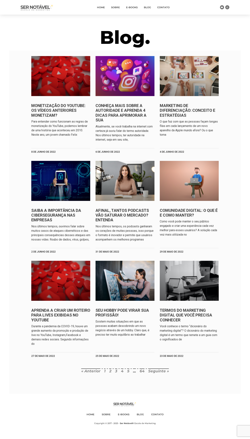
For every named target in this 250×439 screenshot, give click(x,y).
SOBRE (115, 7)
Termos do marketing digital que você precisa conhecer (186, 315)
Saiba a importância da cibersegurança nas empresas (56, 215)
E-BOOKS (132, 7)
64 (142, 371)
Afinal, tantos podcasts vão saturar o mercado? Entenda (122, 215)
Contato (163, 7)
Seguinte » (158, 371)
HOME (101, 7)
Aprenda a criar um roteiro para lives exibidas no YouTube (60, 315)
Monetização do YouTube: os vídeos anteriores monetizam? (58, 110)
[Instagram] (227, 7)
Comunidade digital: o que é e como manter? (189, 212)
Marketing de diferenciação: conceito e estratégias (187, 110)
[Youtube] (222, 7)
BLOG (147, 7)
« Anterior (90, 371)
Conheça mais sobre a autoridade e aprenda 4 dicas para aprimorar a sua (121, 112)
